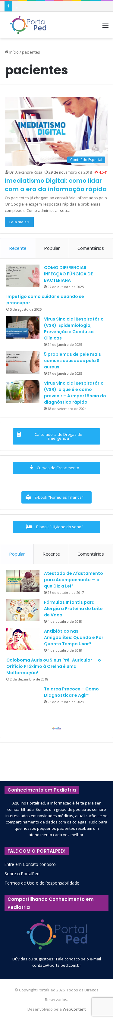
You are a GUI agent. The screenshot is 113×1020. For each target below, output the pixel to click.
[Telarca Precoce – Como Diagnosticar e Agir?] (22, 697)
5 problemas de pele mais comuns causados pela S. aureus (72, 360)
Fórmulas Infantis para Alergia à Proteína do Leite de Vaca (73, 608)
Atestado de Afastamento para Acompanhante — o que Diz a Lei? (73, 579)
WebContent (74, 1009)
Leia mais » (19, 222)
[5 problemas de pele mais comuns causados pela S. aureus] (22, 362)
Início (13, 52)
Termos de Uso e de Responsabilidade (42, 883)
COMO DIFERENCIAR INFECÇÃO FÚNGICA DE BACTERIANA (68, 274)
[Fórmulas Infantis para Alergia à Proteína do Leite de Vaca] (22, 610)
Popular (52, 248)
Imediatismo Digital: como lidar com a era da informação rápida (56, 184)
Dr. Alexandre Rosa (25, 172)
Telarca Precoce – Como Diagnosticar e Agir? (71, 692)
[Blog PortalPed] (28, 25)
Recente (18, 248)
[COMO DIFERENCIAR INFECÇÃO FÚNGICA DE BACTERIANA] (22, 276)
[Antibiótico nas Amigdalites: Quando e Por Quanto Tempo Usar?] (22, 639)
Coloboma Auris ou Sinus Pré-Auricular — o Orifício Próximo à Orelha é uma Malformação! (53, 666)
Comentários (90, 248)
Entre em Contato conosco (30, 864)
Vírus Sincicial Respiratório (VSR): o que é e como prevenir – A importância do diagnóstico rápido (75, 392)
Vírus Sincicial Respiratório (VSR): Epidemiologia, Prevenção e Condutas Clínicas (74, 328)
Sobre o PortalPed (22, 873)
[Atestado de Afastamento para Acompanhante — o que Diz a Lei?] (22, 581)
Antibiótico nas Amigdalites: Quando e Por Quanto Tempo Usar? (73, 637)
